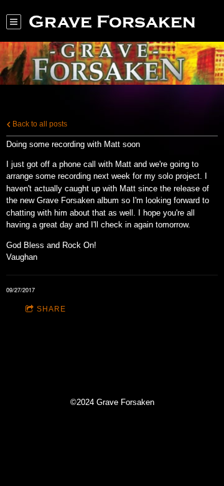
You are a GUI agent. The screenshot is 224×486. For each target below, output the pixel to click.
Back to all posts (39, 124)
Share (51, 309)
